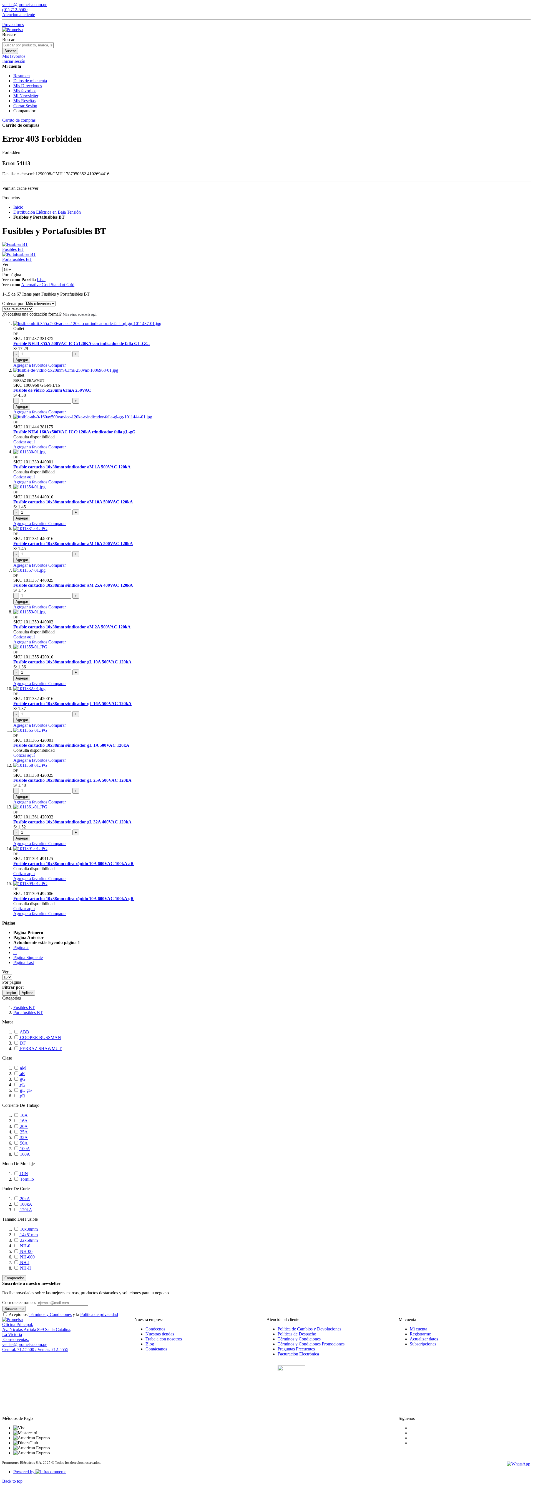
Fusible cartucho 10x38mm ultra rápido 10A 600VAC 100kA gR (73, 898)
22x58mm (28, 1240)
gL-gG (25, 1090)
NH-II (25, 1268)
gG (22, 1079)
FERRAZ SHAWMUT (40, 1048)
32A (23, 1137)
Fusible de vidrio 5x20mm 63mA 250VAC (52, 390)
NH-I (24, 1262)
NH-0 (24, 1245)
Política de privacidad (99, 1314)
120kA (25, 1209)
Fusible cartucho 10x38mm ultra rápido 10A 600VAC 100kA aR (73, 863)
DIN (23, 1173)
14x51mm (28, 1234)
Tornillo (26, 1179)
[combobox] (28, 45)
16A (23, 1120)
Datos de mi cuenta (30, 80)
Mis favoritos (24, 90)
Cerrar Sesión (25, 105)
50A (23, 1143)
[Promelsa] (12, 1319)
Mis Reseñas (24, 100)
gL (22, 1084)
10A (23, 1115)
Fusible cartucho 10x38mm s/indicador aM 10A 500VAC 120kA (73, 502)
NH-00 (25, 1251)
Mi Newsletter (25, 95)
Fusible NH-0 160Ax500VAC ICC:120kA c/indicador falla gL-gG (74, 431)
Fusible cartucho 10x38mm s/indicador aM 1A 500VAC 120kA (72, 466)
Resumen (21, 75)
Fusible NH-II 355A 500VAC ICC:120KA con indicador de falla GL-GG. (81, 343)
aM (22, 1068)
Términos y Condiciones (50, 1314)
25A (23, 1132)
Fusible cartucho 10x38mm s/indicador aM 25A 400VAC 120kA (73, 585)
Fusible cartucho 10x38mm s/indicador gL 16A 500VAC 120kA (72, 703)
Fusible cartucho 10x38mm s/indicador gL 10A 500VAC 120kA (72, 662)
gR (22, 1095)
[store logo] (12, 29)
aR (22, 1073)
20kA (24, 1198)
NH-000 (27, 1257)
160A (24, 1154)
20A (23, 1126)
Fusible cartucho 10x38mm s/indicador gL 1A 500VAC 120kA (71, 745)
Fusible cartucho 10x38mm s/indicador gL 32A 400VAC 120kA (72, 822)
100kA (25, 1204)
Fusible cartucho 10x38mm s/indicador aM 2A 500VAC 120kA (72, 627)
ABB (24, 1032)
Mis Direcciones (27, 85)
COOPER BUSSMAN (40, 1037)
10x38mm (28, 1229)
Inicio (18, 207)
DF (22, 1043)
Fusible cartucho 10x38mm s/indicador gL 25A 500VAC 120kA (72, 780)
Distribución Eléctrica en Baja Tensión (47, 212)
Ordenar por (13, 303)
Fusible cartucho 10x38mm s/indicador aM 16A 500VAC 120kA (73, 543)
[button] (30, 365)
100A (24, 1148)
